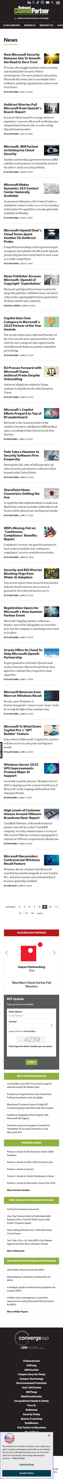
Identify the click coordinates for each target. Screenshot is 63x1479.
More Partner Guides (18, 1190)
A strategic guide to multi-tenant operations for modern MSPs (31, 1289)
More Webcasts (15, 1251)
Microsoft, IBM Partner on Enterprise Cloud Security (21, 150)
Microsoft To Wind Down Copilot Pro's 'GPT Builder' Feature (22, 730)
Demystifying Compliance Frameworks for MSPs (28, 1279)
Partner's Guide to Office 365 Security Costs (30, 1162)
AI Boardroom (31, 1361)
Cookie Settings (26, 1465)
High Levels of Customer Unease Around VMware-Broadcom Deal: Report (23, 814)
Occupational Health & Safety (31, 1401)
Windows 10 (30, 25)
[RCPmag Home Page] (31, 8)
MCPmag (31, 1392)
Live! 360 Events (31, 1387)
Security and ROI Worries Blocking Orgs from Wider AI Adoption (23, 573)
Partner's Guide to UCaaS (20, 1169)
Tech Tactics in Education (31, 1427)
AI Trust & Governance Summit (23, 1209)
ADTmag (31, 1365)
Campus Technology (31, 1379)
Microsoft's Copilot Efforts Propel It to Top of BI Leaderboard (22, 413)
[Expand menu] (58, 3)
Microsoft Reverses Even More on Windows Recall (23, 694)
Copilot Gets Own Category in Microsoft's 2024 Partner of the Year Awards (22, 324)
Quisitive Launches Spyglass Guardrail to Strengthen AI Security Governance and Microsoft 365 (28, 1129)
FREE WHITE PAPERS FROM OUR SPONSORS (31, 1261)
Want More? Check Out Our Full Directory (31, 984)
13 (26, 913)
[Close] (49, 1435)
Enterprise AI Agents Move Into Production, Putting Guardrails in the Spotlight (29, 1096)
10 (50, 907)
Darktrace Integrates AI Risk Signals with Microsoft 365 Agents (27, 1117)
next (54, 953)
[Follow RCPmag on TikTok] (37, 3)
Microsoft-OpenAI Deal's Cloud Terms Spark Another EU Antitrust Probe (23, 236)
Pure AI (31, 1405)
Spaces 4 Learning (31, 1419)
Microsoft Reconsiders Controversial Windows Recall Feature (22, 860)
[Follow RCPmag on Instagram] (42, 3)
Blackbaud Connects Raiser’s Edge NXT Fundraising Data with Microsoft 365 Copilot (30, 1106)
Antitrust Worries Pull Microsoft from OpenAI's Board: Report (23, 108)
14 (32, 913)
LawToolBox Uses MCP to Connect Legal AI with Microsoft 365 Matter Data (29, 1086)
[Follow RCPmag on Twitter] (33, 3)
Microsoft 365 (47, 25)
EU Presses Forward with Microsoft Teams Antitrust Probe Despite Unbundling (22, 373)
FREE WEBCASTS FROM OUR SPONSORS (31, 1200)
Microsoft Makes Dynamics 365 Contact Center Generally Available (21, 190)
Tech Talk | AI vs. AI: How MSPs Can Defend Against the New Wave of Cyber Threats (29, 1242)
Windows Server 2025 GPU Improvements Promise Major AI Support (21, 770)
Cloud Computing (11, 25)
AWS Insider (31, 1370)
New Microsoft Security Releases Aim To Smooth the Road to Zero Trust (22, 58)
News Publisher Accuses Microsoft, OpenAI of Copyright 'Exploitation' (22, 280)
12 (20, 913)
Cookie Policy (18, 1458)
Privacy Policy (29, 1031)
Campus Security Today (31, 1374)
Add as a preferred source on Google (33, 18)
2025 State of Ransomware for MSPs (25, 1270)
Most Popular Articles (31, 1076)
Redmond (31, 1410)
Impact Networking (31, 967)
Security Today (31, 1414)
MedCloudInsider (31, 1396)
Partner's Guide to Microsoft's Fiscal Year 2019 (31, 1183)
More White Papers (17, 1312)
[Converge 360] (31, 1339)
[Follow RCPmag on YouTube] (47, 3)
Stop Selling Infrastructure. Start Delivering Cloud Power (29, 1232)
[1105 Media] (31, 1348)
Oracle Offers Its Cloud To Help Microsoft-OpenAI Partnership (23, 654)
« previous (10, 907)
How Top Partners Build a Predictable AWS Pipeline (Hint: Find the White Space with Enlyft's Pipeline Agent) (29, 1219)
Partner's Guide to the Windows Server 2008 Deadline (30, 1154)
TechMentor (32, 1423)
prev (6, 953)
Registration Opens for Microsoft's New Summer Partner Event (23, 611)
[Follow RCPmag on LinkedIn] (29, 3)
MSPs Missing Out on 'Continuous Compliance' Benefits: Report (21, 534)
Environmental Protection (31, 1383)
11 (56, 907)
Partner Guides (31, 1143)
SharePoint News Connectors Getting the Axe (22, 493)
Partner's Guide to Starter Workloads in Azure (30, 1176)
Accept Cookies (26, 1473)
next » (40, 913)
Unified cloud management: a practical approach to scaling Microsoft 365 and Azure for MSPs (30, 1301)
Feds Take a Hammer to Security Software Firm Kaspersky (21, 455)
